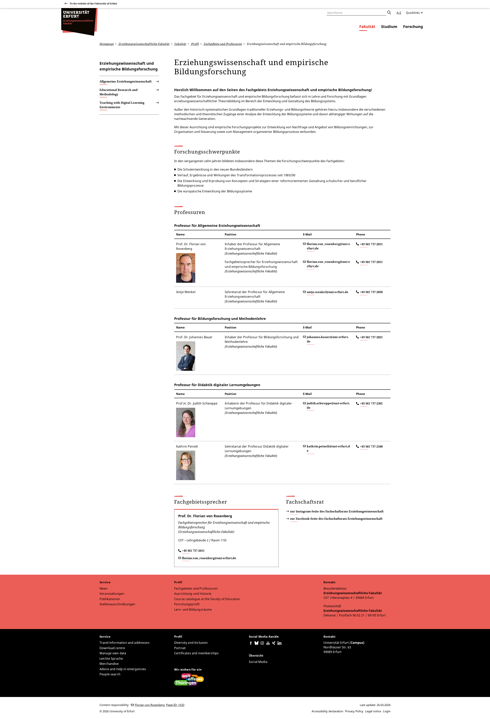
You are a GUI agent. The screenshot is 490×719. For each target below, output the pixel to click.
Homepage (107, 44)
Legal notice (373, 711)
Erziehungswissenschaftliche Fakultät (144, 44)
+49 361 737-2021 (371, 337)
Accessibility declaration (327, 711)
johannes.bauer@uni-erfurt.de (328, 339)
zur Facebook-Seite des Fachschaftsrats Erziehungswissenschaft (336, 518)
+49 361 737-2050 (371, 292)
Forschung (413, 26)
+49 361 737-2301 (371, 403)
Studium (389, 26)
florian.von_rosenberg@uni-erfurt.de (328, 246)
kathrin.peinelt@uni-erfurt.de (328, 448)
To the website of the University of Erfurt (93, 3)
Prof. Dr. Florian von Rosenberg (205, 516)
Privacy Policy (354, 711)
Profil (194, 44)
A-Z (399, 13)
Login (386, 711)
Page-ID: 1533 (175, 705)
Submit (389, 13)
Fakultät (367, 26)
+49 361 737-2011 (371, 244)
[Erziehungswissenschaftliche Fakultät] (79, 22)
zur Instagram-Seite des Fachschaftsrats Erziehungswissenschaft (337, 511)
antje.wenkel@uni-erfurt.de (327, 292)
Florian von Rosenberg (150, 705)
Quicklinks (413, 13)
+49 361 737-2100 (371, 446)
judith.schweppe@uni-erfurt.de (328, 405)
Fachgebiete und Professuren (222, 44)
